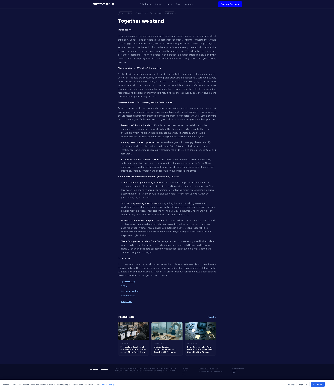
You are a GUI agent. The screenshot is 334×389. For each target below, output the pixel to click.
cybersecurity (128, 281)
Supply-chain (128, 295)
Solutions (145, 4)
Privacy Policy (203, 368)
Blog (178, 4)
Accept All (317, 384)
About (158, 4)
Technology (127, 13)
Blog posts (126, 301)
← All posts (169, 13)
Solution (185, 368)
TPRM (124, 286)
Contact (189, 4)
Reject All (303, 384)
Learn (169, 4)
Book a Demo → (230, 4)
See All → (211, 317)
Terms (212, 368)
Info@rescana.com (238, 368)
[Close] (329, 384)
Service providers (130, 291)
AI (217, 368)
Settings (291, 384)
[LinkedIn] (234, 372)
